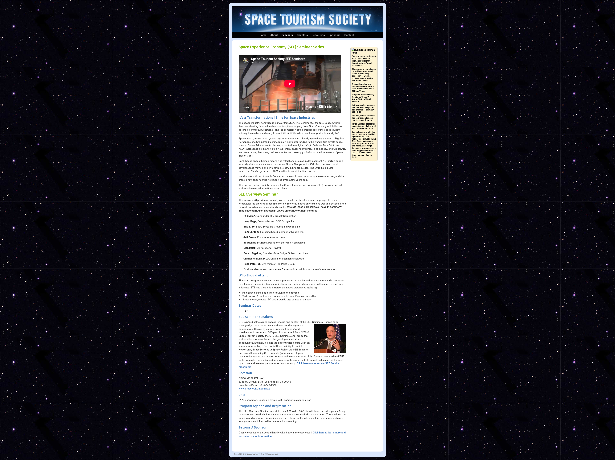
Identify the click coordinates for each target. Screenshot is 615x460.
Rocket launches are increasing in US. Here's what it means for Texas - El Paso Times (363, 87)
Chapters (302, 35)
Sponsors (334, 35)
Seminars (287, 35)
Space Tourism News (363, 51)
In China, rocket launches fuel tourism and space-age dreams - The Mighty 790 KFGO (363, 108)
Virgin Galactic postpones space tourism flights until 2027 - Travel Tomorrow (364, 126)
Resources (318, 35)
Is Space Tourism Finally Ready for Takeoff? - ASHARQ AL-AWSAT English (363, 98)
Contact (349, 35)
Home (262, 35)
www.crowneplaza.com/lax (254, 388)
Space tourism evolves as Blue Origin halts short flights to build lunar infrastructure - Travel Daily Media (364, 61)
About (274, 35)
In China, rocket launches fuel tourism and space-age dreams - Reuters (363, 118)
